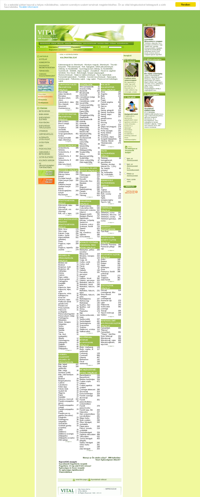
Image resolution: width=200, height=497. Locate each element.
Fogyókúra (44, 123)
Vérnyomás (42, 100)
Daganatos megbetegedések (47, 67)
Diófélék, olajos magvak (79, 71)
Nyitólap (43, 59)
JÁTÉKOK (113, 43)
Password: (75, 47)
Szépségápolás (46, 134)
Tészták (113, 65)
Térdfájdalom (43, 103)
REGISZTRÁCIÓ (45, 43)
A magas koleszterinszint (47, 75)
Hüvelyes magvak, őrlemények (96, 65)
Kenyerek (62, 67)
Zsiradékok (94, 71)
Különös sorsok (46, 160)
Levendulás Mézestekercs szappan (153, 40)
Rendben (185, 4)
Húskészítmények (65, 75)
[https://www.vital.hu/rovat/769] (45, 84)
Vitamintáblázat (65, 472)
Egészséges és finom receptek (71, 468)
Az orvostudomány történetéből (46, 165)
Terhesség (44, 71)
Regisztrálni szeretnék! (57, 50)
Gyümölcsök (63, 71)
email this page (81, 480)
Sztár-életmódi (46, 157)
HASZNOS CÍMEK (103, 43)
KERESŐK (68, 43)
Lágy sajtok (91, 79)
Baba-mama (44, 114)
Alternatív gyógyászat (44, 138)
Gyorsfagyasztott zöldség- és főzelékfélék (96, 69)
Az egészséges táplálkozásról (71, 470)
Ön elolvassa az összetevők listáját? (131, 151)
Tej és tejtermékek (104, 75)
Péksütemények (73, 67)
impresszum (110, 489)
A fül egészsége (130, 60)
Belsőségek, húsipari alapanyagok (90, 73)
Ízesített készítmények (96, 77)
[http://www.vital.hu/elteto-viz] (45, 91)
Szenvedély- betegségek (44, 153)
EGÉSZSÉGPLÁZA (122, 43)
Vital (62, 54)
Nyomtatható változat (98, 480)
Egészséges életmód (44, 118)
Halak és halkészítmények (84, 75)
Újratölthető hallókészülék (149, 110)
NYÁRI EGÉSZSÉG (45, 97)
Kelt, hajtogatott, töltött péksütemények (97, 67)
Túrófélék (82, 77)
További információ (28, 7)
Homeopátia (44, 62)
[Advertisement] (100, 17)
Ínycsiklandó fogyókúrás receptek (73, 464)
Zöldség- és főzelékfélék (68, 69)
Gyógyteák (44, 142)
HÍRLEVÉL (60, 43)
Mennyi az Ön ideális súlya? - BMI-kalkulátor (101, 458)
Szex (41, 146)
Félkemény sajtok (78, 79)
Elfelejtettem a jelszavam (82, 50)
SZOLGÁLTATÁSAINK (89, 43)
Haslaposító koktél (131, 114)
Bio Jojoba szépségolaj (153, 74)
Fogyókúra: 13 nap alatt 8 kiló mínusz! (75, 466)
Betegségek (44, 111)
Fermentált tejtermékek (67, 77)
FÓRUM (53, 43)
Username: (53, 47)
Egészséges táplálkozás (45, 127)
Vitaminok (43, 131)
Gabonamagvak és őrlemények (70, 65)
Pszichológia (45, 149)
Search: (105, 47)
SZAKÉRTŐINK (77, 43)
